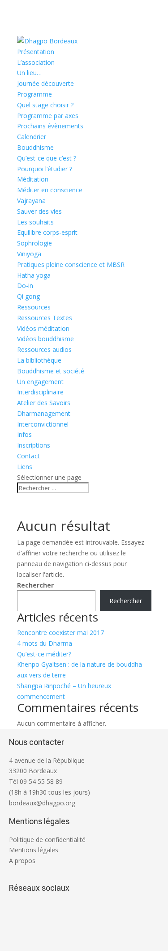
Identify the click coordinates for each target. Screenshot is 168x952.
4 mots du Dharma (44, 643)
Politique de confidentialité (47, 839)
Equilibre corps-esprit (47, 232)
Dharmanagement (43, 413)
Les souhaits (35, 222)
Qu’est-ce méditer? (44, 654)
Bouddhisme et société (50, 371)
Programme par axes (47, 115)
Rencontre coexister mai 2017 (60, 632)
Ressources (34, 307)
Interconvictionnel (43, 424)
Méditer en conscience (49, 190)
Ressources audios (44, 349)
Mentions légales (33, 850)
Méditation (32, 179)
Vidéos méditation (43, 328)
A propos (22, 860)
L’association (36, 62)
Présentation (35, 51)
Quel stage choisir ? (45, 105)
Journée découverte (45, 83)
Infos (24, 434)
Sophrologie (34, 243)
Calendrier (31, 136)
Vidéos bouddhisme (45, 338)
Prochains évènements (50, 126)
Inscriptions (33, 445)
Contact (28, 456)
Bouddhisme (35, 147)
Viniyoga (29, 254)
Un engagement (40, 381)
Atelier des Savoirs (43, 402)
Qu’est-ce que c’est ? (46, 158)
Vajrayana (31, 200)
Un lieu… (29, 72)
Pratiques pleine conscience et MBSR (71, 264)
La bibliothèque (39, 360)
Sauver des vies (39, 211)
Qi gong (28, 296)
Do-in (25, 285)
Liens (24, 466)
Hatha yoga (34, 275)
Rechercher (35, 585)
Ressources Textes (44, 317)
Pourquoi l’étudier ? (44, 169)
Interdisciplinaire (40, 392)
